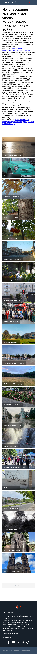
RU (29, 2)
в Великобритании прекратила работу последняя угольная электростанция (18, 122)
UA (25, 2)
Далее (21, 585)
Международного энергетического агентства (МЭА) (16, 49)
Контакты (7, 638)
